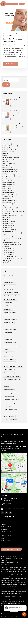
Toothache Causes (7, 254)
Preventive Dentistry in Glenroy (12, 403)
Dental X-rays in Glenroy (9, 200)
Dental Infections (7, 188)
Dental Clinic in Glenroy (8, 171)
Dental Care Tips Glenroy (10, 319)
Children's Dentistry (7, 159)
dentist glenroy (8, 353)
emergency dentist (9, 363)
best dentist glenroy (9, 282)
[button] (26, 4)
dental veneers (6, 196)
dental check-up (8, 322)
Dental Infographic (7, 190)
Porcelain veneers (9, 396)
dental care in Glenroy (10, 312)
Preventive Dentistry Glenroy (11, 399)
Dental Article (6, 167)
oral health (7, 386)
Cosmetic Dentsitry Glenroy (11, 296)
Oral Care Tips (6, 217)
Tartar (4, 241)
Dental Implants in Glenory (11, 346)
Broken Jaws (5, 153)
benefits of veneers (9, 279)
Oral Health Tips (6, 223)
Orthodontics (6, 227)
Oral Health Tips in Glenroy (11, 393)
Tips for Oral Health (7, 252)
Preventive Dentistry (8, 229)
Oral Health (5, 219)
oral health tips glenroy (10, 389)
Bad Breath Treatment (8, 150)
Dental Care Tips (8, 316)
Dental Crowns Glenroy (10, 329)
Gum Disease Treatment (9, 208)
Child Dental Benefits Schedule (10, 157)
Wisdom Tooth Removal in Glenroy (11, 258)
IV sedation (16, 383)
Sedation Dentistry (7, 235)
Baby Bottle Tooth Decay (9, 146)
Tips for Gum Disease (8, 248)
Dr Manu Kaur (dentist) (10, 34)
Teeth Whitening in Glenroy (9, 243)
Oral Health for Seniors (8, 221)
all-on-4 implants (8, 275)
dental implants (8, 339)
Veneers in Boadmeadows (11, 413)
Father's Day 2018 (7, 204)
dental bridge (7, 309)
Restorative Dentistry (8, 231)
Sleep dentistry (8, 406)
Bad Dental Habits (7, 152)
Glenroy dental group (9, 369)
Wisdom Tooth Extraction (9, 256)
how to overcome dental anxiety (12, 379)
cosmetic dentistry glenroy (11, 292)
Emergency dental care (10, 359)
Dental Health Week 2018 (9, 184)
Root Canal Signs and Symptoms (11, 233)
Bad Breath (5, 148)
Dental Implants (6, 186)
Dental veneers (8, 349)
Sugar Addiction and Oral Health (10, 239)
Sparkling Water (6, 237)
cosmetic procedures (10, 299)
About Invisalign (6, 144)
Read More (9, 63)
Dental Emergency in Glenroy (10, 177)
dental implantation (9, 336)
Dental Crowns (6, 173)
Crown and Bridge (8, 302)
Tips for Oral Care (7, 250)
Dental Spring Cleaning (8, 194)
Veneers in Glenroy (9, 416)
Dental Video (5, 198)
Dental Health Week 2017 (9, 183)
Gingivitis (4, 206)
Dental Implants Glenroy (10, 342)
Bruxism (4, 155)
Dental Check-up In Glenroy (11, 326)
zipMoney (5, 262)
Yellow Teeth (5, 260)
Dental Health (6, 181)
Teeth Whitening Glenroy (10, 409)
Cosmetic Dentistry (7, 163)
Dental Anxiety (6, 165)
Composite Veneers (9, 286)
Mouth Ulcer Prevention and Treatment (13, 212)
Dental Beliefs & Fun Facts (9, 169)
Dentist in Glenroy (7, 202)
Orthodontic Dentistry (8, 225)
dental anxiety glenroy (10, 306)
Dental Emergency (7, 175)
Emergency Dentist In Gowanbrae (13, 366)
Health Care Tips (7, 210)
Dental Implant (8, 332)
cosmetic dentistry (9, 289)
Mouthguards (6, 213)
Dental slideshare (7, 192)
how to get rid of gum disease (12, 376)
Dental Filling (5, 179)
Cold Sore (5, 161)
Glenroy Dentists (8, 373)
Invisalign (6, 383)
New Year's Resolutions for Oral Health (12, 215)
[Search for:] (10, 80)
